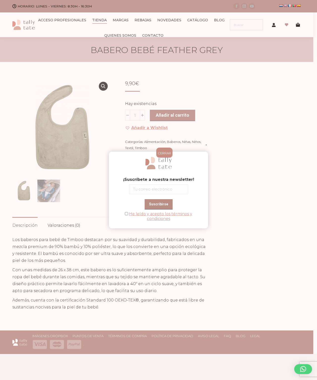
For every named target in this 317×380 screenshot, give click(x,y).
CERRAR (164, 153)
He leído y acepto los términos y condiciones (160, 216)
